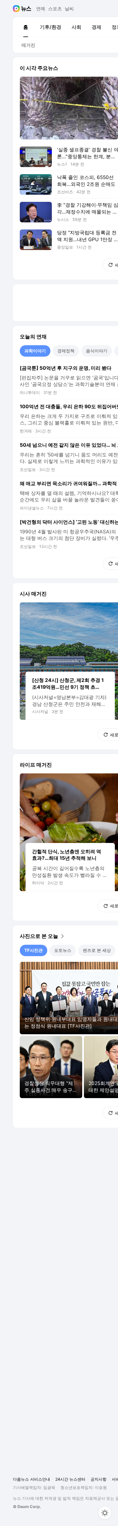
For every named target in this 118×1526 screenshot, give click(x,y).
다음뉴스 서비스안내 (31, 1479)
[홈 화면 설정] (105, 1513)
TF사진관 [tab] (33, 950)
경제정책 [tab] (65, 350)
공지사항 (99, 1479)
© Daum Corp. (27, 1506)
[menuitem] (25, 27)
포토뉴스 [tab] (62, 950)
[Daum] (17, 8)
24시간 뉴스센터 (70, 1479)
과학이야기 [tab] (35, 350)
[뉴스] (26, 8)
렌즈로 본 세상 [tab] (97, 950)
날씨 (69, 8)
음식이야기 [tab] (96, 350)
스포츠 (55, 8)
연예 (40, 8)
